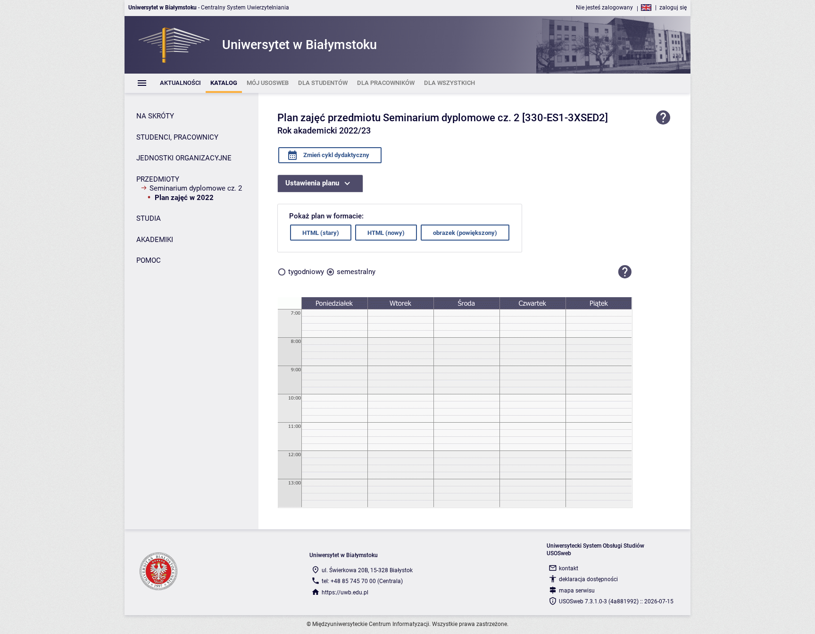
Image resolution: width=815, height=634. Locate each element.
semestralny (356, 271)
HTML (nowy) (386, 232)
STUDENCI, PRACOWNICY (177, 137)
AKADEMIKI (154, 239)
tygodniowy (306, 271)
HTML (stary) (320, 232)
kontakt (568, 568)
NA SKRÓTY (155, 116)
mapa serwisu (577, 590)
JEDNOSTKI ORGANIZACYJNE (184, 158)
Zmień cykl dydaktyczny (335, 154)
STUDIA (148, 218)
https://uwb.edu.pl (345, 592)
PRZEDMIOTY (157, 179)
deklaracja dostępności (588, 579)
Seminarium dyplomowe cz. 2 (196, 188)
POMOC (148, 260)
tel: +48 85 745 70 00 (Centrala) (362, 581)
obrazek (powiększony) (465, 232)
